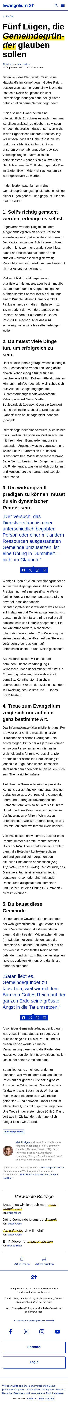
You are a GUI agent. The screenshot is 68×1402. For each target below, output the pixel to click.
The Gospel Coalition (52, 1167)
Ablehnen (31, 1398)
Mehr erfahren (19, 1398)
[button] (22, 1261)
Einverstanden (46, 1398)
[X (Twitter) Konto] (26, 1331)
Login (34, 1362)
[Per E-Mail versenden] (44, 570)
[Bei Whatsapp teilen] (37, 570)
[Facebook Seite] (10, 1331)
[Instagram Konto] (41, 1331)
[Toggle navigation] (62, 5)
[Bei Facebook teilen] (23, 570)
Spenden (34, 1347)
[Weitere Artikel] (4, 64)
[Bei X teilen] (30, 570)
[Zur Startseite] (23, 5)
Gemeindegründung (13, 1131)
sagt (56, 633)
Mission (8, 16)
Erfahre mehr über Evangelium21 (29, 1320)
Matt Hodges (23, 1142)
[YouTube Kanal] (57, 1331)
